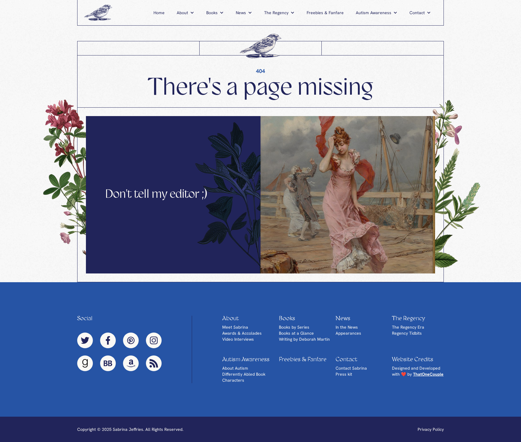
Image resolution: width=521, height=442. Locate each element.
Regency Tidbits (407, 333)
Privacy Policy (431, 429)
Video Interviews (238, 339)
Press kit (344, 374)
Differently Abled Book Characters (243, 377)
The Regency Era (408, 327)
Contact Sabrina (351, 368)
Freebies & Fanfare (325, 12)
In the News (347, 327)
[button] (185, 13)
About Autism (235, 368)
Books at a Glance (296, 333)
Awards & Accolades (242, 333)
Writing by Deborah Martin (304, 339)
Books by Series (294, 327)
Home (159, 12)
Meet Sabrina (235, 327)
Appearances (348, 333)
